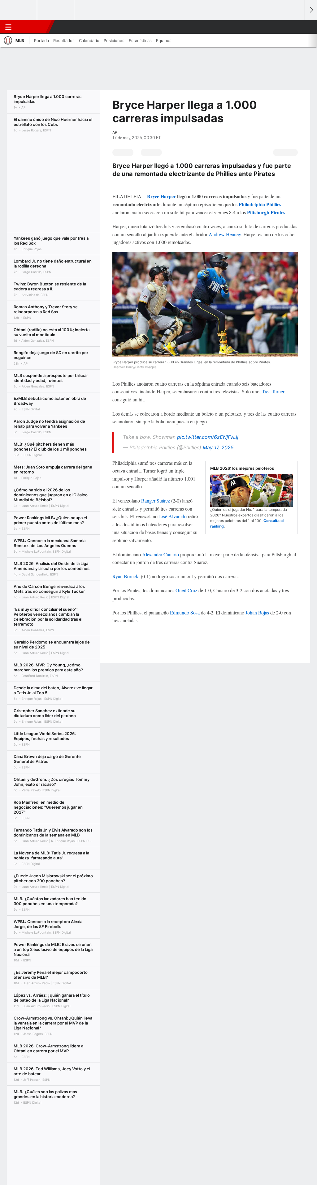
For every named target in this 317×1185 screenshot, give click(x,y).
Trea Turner (273, 391)
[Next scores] (311, 10)
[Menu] (8, 27)
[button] (297, 27)
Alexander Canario (160, 554)
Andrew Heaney (225, 234)
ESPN (32, 27)
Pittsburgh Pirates (266, 212)
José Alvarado (173, 516)
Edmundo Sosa (185, 612)
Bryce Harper (161, 196)
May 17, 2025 (218, 447)
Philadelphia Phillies (260, 204)
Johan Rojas (257, 612)
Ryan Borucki (126, 576)
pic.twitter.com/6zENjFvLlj (207, 437)
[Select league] (19, 10)
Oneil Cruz (186, 590)
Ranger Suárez (155, 500)
